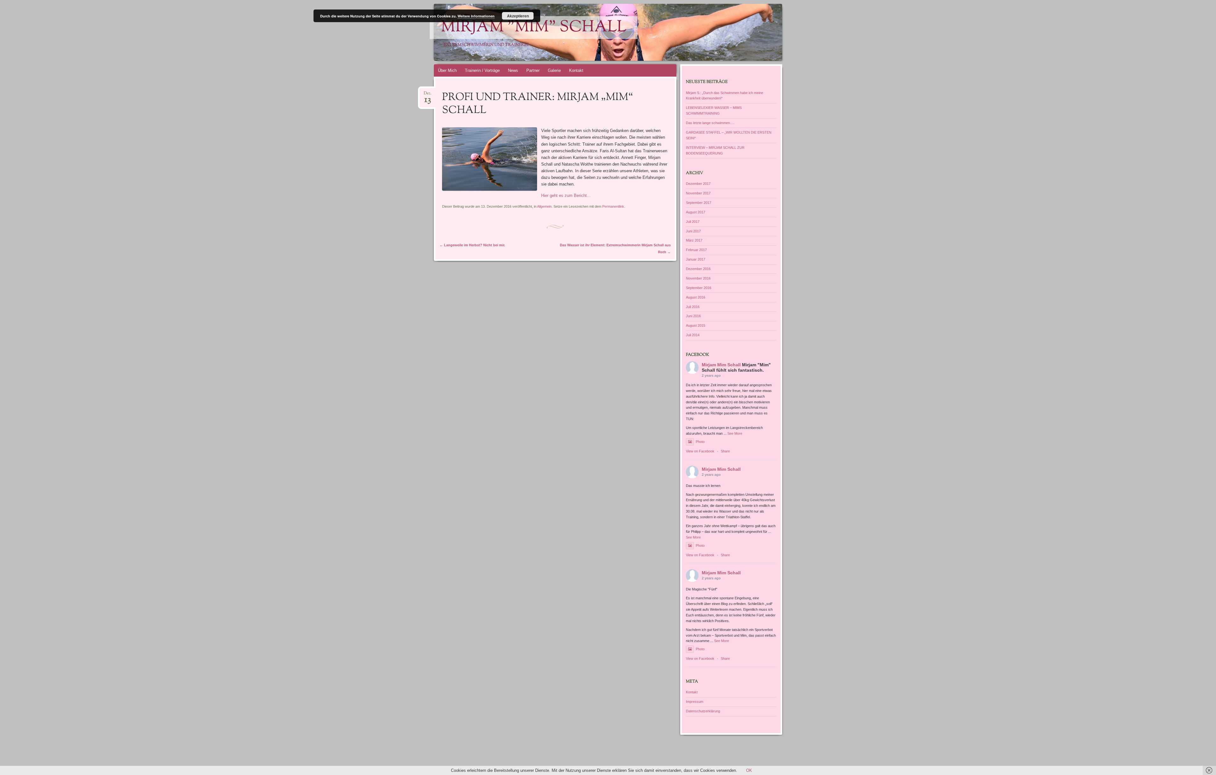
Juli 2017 (693, 222)
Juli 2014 (693, 335)
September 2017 (698, 203)
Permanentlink (613, 206)
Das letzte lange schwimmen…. (710, 123)
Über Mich (447, 70)
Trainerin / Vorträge (482, 70)
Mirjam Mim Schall (721, 364)
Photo (700, 442)
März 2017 (694, 240)
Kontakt (576, 70)
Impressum (694, 701)
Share (725, 451)
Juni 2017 (693, 231)
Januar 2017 (695, 259)
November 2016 (698, 278)
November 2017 (698, 193)
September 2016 (698, 288)
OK (749, 770)
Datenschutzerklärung (703, 711)
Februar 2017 (696, 250)
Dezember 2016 (698, 269)
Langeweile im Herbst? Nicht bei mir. (472, 245)
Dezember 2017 (698, 184)
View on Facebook (700, 451)
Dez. (427, 95)
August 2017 (695, 212)
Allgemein (544, 206)
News (513, 70)
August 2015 (695, 325)
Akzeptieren (518, 16)
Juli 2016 (693, 307)
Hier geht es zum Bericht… (566, 195)
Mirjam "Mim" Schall (533, 27)
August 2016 (695, 297)
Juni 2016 (693, 316)
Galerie (554, 70)
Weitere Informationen (476, 16)
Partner (533, 70)
